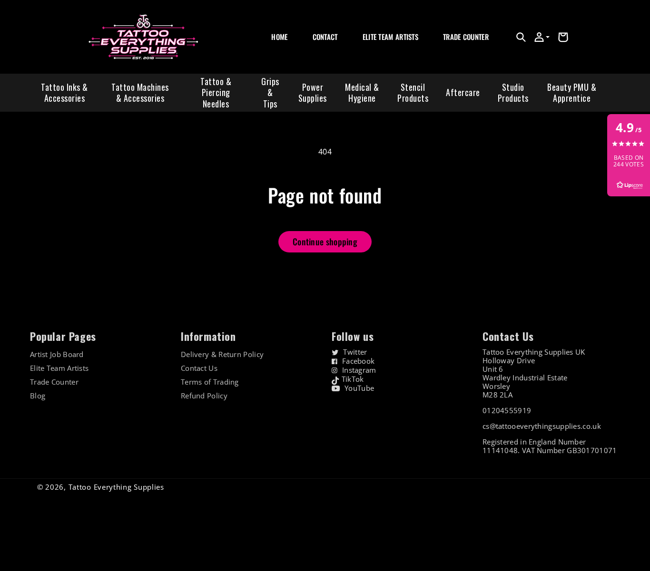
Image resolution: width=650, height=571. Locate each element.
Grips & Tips (270, 92)
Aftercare (463, 92)
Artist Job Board (57, 354)
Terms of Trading (210, 382)
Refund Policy (204, 395)
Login (450, 47)
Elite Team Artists (59, 368)
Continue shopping (325, 241)
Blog (37, 395)
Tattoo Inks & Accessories (64, 92)
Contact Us (199, 368)
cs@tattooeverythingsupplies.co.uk (542, 426)
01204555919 (507, 410)
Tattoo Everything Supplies (116, 487)
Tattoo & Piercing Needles (215, 92)
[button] (521, 37)
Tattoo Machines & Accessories (140, 92)
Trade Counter (54, 382)
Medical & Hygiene (362, 92)
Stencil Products (412, 92)
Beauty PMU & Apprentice (571, 92)
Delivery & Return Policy (222, 354)
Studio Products (513, 92)
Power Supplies (312, 92)
